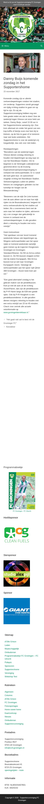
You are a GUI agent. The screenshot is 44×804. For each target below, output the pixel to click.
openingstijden (11, 770)
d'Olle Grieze (10, 699)
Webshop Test (11, 676)
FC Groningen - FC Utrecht (22, 511)
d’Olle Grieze (10, 642)
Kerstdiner (10, 327)
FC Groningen (11, 702)
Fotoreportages (11, 706)
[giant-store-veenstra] (17, 624)
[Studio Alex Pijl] (17, 586)
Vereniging (9, 673)
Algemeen (9, 692)
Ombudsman (10, 652)
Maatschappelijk (12, 649)
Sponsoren (9, 666)
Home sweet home (13, 709)
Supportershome (12, 669)
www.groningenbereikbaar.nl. (16, 312)
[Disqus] (22, 365)
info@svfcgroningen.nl (14, 748)
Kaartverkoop (10, 713)
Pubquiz (8, 662)
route (21, 770)
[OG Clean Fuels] (17, 548)
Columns (8, 695)
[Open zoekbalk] (41, 45)
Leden (7, 645)
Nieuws (8, 717)
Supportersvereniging (14, 724)
